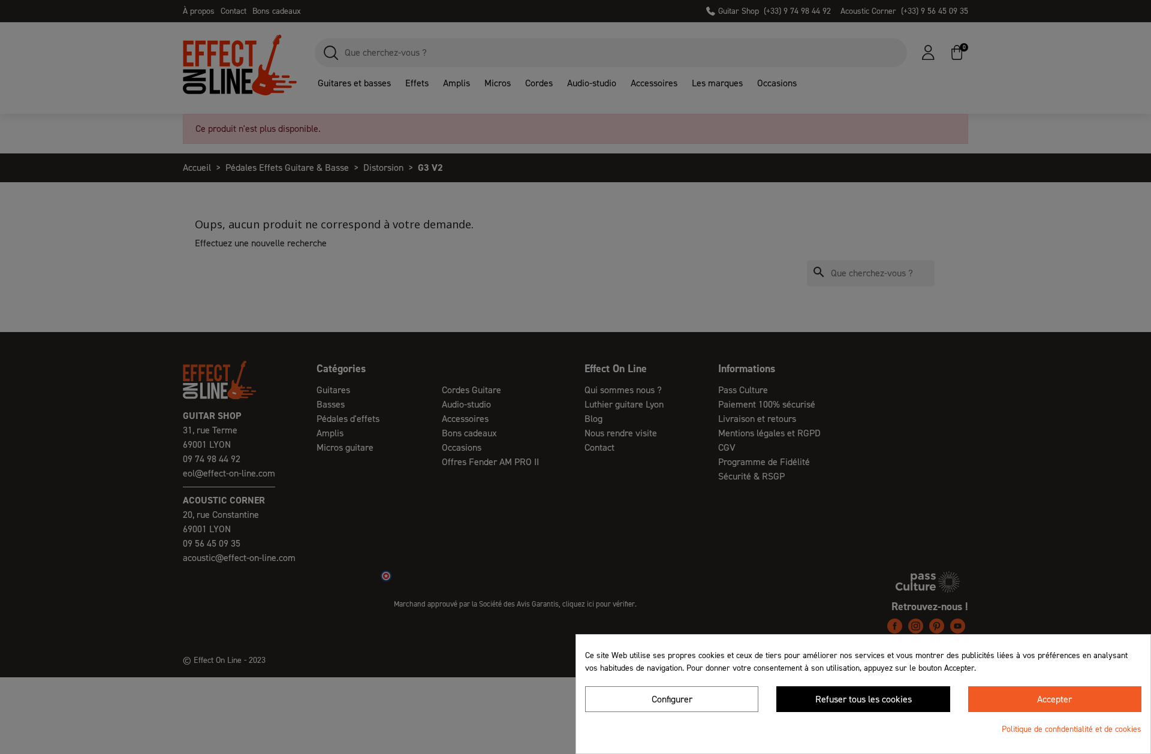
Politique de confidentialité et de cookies (1071, 729)
